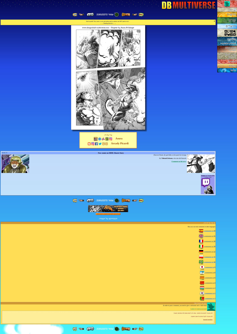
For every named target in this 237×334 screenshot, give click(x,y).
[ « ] (125, 14)
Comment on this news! (178, 161)
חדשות (231, 14)
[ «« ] (141, 14)
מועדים (232, 66)
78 (103, 144)
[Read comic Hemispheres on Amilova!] (103, 139)
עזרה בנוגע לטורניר (230, 49)
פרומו (233, 70)
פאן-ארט (231, 39)
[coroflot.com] (99, 139)
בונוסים (232, 61)
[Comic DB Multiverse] (96, 139)
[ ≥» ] (81, 14)
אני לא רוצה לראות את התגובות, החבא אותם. (108, 214)
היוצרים (231, 26)
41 (106, 144)
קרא (232, 20)
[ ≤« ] (135, 14)
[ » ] (90, 14)
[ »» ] (75, 14)
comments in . (206, 231)
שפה (231, 9)
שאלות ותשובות (228, 43)
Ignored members (208, 319)
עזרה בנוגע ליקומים (230, 55)
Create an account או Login (199, 309)
